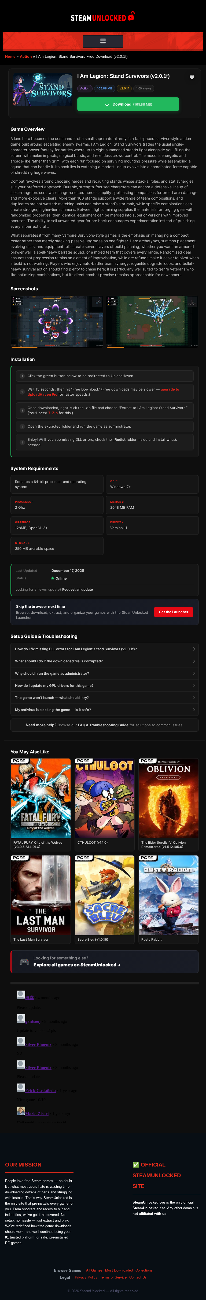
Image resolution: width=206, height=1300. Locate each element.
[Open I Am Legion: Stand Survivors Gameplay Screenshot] (152, 321)
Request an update (77, 589)
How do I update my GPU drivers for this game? (54, 685)
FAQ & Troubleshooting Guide (103, 725)
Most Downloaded (119, 1270)
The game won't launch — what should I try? (52, 697)
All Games (94, 1270)
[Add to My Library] (192, 77)
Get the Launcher (173, 612)
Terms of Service (113, 1277)
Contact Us (138, 1277)
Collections (144, 1270)
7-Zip (53, 413)
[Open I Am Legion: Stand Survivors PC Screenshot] (57, 321)
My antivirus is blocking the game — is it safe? (53, 709)
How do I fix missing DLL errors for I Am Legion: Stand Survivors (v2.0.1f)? (76, 649)
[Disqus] (104, 1055)
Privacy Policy (86, 1277)
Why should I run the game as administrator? (52, 673)
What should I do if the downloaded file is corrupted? (59, 661)
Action (26, 56)
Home (10, 56)
